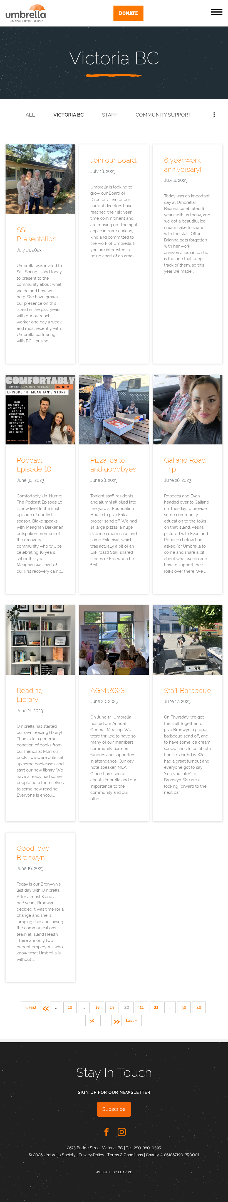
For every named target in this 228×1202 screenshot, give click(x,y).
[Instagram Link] (122, 1132)
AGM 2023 (107, 690)
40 (199, 1007)
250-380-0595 (147, 1148)
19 (112, 1007)
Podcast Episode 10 (34, 464)
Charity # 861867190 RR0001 (172, 1155)
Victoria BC (68, 115)
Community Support (163, 115)
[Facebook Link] (106, 1132)
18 (97, 1007)
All (30, 115)
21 (142, 1007)
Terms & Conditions (125, 1155)
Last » (131, 1020)
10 (70, 1007)
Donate (128, 12)
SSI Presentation (36, 234)
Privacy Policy (91, 1155)
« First (30, 1007)
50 (92, 1020)
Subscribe (114, 1109)
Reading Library (30, 695)
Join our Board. (113, 160)
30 (184, 1007)
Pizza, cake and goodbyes (113, 464)
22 (156, 1007)
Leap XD (125, 1172)
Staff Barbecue (187, 690)
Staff (109, 115)
